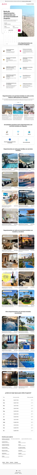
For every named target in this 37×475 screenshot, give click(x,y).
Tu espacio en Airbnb (30, 3)
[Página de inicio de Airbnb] (4, 4)
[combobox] (12, 24)
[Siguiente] (20, 102)
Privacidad (16, 473)
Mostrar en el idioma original (26, 1)
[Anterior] (16, 102)
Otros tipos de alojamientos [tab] (15, 438)
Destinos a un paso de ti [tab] (5, 438)
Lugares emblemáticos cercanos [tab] (26, 438)
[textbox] (7, 27)
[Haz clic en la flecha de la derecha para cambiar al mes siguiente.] (16, 30)
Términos (20, 473)
